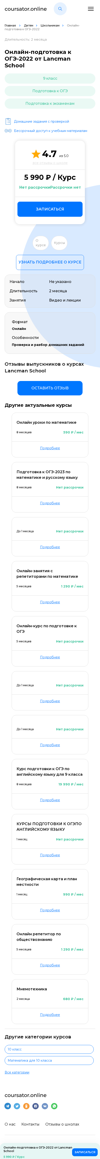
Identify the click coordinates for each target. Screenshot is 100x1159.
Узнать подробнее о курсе (50, 262)
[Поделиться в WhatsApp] (54, 1106)
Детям (28, 25)
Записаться (50, 209)
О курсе (41, 242)
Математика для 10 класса (30, 1060)
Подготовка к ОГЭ (50, 91)
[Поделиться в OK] (26, 1106)
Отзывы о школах (62, 1124)
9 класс (50, 78)
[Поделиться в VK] (45, 1106)
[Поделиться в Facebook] (35, 1106)
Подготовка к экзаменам (50, 103)
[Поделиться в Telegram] (7, 1106)
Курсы (59, 243)
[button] (60, 8)
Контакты (30, 1124)
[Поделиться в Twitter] (17, 1106)
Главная (11, 25)
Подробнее (50, 448)
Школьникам (50, 25)
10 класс (15, 1049)
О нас (10, 1124)
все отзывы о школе (50, 163)
